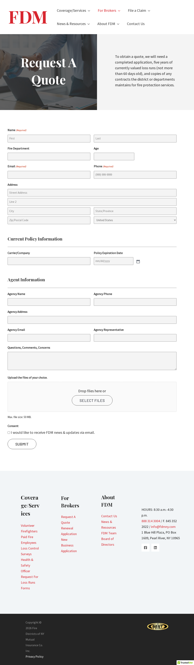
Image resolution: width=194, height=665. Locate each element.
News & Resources (71, 24)
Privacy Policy (34, 656)
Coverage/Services (71, 10)
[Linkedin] (155, 548)
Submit (22, 444)
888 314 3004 (151, 521)
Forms (25, 588)
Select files (92, 400)
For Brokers (107, 10)
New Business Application (69, 545)
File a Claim (137, 10)
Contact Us (136, 24)
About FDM (106, 24)
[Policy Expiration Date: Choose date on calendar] (138, 261)
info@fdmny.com (163, 526)
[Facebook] (145, 548)
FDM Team (109, 533)
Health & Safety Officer (27, 565)
